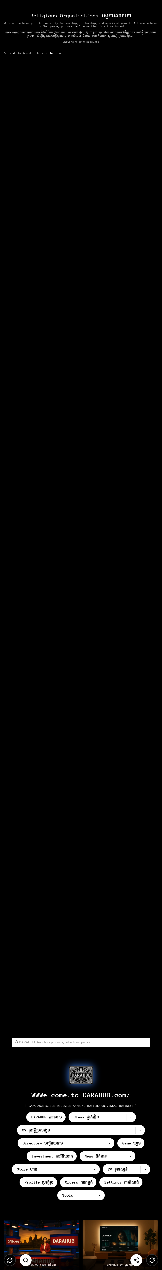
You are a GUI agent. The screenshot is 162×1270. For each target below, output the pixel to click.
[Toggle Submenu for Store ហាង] (94, 1169)
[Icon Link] (81, 1075)
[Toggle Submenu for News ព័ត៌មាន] (130, 1156)
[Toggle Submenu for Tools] (99, 1195)
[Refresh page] (152, 1260)
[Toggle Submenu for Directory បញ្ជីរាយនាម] (109, 1143)
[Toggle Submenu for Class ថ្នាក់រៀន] (131, 1117)
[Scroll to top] (10, 1260)
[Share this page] (136, 1260)
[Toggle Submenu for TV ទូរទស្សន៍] (145, 1169)
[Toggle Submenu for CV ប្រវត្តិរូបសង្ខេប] (140, 1130)
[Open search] (26, 1260)
